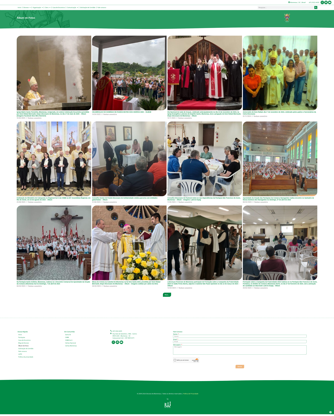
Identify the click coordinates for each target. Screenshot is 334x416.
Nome (175, 334)
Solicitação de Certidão (87, 7)
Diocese (26, 7)
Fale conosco (101, 7)
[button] (167, 295)
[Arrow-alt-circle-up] (330, 412)
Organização (37, 7)
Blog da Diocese (23, 343)
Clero (47, 7)
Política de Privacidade (190, 394)
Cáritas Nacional (70, 343)
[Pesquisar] (315, 7)
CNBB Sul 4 (68, 340)
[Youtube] (329, 2)
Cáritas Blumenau (71, 346)
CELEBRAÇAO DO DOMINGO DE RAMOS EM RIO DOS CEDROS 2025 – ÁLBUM (121, 112)
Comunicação (71, 7)
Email (175, 339)
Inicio (19, 7)
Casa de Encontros (58, 7)
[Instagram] (322, 2)
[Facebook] (326, 2)
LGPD (20, 354)
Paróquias (21, 337)
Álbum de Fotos (23, 346)
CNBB (67, 337)
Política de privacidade (25, 357)
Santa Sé (68, 335)
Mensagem (177, 344)
